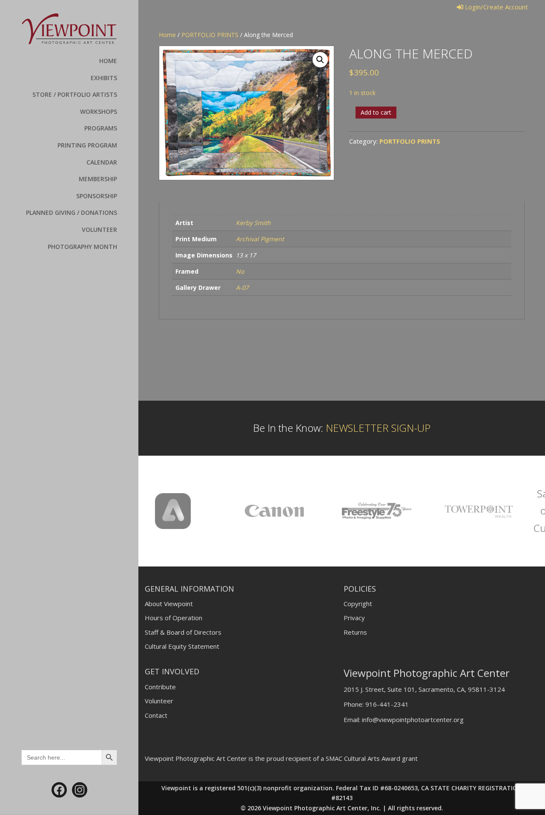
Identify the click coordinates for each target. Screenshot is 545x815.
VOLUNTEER (99, 229)
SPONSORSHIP (96, 196)
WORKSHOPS (98, 111)
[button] (320, 59)
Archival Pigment (260, 239)
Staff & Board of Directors (183, 632)
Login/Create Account (495, 7)
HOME (108, 61)
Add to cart (376, 112)
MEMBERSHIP (98, 179)
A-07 (242, 287)
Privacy (354, 617)
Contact (156, 715)
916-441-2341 (387, 704)
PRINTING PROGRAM (87, 145)
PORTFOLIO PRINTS (209, 35)
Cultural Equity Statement (182, 646)
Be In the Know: (341, 428)
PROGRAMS (100, 128)
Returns (355, 632)
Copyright (358, 603)
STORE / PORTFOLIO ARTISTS (74, 94)
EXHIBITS (104, 78)
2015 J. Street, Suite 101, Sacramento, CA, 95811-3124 (424, 689)
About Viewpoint (169, 603)
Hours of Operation (173, 617)
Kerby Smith (253, 223)
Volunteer (159, 701)
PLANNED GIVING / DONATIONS (71, 212)
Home (167, 35)
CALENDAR (101, 162)
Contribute (160, 686)
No (240, 271)
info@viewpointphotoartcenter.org (413, 719)
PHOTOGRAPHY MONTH (82, 247)
